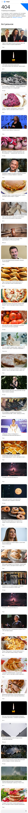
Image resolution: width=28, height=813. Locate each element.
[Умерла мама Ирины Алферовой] (14, 125)
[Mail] (4, 1)
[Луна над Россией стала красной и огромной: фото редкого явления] (14, 494)
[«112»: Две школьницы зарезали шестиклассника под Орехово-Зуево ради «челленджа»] (14, 60)
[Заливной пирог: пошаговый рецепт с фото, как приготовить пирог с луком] (14, 190)
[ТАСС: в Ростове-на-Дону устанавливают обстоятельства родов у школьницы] (14, 212)
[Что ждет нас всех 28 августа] (14, 473)
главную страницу (17, 17)
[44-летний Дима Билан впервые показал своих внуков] (14, 255)
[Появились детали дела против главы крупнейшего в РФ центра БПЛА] (14, 234)
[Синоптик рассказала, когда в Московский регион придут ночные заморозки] (14, 755)
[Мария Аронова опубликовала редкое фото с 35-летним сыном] (14, 625)
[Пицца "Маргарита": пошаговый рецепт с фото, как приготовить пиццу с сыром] (14, 646)
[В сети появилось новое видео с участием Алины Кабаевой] (14, 538)
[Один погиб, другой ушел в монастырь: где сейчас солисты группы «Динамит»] (14, 38)
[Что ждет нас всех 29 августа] (14, 603)
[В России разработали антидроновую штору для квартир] (14, 733)
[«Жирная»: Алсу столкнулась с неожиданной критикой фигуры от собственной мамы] (14, 429)
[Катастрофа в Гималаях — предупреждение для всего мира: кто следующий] (14, 82)
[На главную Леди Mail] (7, 1)
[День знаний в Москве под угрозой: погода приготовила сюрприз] (14, 386)
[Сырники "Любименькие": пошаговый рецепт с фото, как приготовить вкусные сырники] (14, 668)
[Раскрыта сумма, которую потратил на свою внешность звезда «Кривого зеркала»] (14, 169)
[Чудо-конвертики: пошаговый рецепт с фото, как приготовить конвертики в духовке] (14, 277)
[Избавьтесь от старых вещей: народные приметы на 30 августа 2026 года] (14, 581)
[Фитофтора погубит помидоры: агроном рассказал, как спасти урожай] (14, 321)
